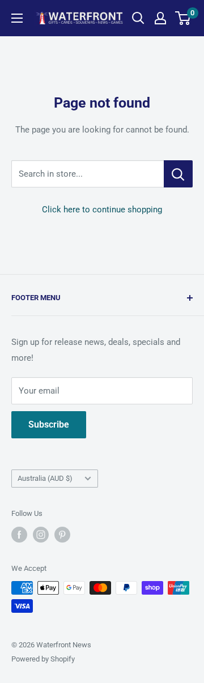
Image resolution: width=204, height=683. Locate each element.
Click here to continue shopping (102, 209)
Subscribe (48, 424)
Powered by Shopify (43, 659)
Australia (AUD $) (45, 478)
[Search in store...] (178, 173)
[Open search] (138, 18)
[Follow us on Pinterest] (62, 535)
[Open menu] (17, 18)
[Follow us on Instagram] (41, 535)
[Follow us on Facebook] (19, 535)
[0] (183, 18)
